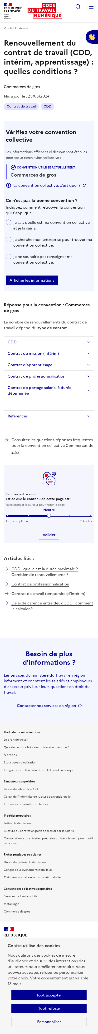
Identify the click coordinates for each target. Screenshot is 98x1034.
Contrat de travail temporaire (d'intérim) (48, 593)
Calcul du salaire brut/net (21, 789)
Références (18, 416)
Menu (91, 6)
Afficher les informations (32, 280)
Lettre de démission (17, 823)
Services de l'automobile (20, 896)
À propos (10, 755)
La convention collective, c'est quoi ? (46, 185)
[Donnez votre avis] (92, 37)
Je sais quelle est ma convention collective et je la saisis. (51, 225)
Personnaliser (49, 1022)
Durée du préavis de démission (25, 862)
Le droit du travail (16, 740)
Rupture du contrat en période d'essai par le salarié (39, 831)
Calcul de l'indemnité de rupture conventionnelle (37, 797)
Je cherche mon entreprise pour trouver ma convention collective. (52, 242)
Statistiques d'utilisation (20, 762)
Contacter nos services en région (46, 705)
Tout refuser (49, 1008)
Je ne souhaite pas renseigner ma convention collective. (43, 259)
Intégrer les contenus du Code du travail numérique (39, 770)
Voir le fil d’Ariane (16, 28)
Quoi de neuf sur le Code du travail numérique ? (36, 747)
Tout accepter (49, 995)
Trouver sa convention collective (26, 804)
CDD (47, 106)
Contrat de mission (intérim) (33, 353)
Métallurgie (11, 904)
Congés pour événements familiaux (28, 870)
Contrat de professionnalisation (36, 376)
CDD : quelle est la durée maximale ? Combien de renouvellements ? (44, 571)
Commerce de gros (17, 911)
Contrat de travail (21, 106)
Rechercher (78, 6)
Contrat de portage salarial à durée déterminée (39, 390)
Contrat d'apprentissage (30, 365)
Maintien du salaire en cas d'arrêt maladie (32, 877)
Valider (49, 535)
